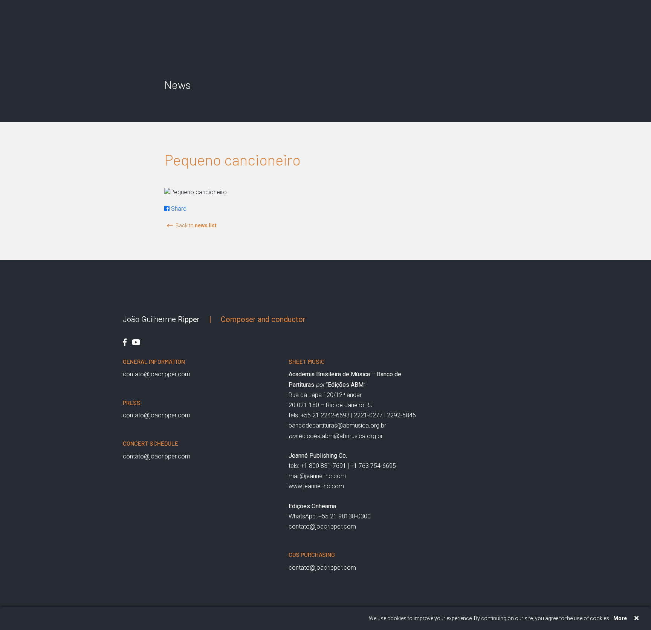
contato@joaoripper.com (156, 374)
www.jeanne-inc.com (316, 486)
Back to (196, 225)
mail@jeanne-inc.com (317, 476)
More (620, 618)
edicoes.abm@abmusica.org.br (341, 436)
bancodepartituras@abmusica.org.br (337, 425)
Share (178, 208)
